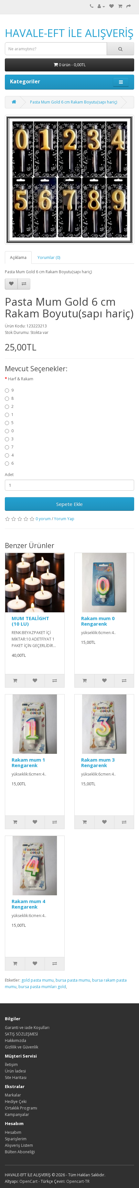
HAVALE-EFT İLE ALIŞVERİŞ (69, 33)
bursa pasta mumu (73, 980)
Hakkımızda (15, 1040)
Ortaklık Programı (21, 1108)
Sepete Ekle (69, 504)
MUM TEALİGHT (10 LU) (30, 621)
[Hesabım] (101, 6)
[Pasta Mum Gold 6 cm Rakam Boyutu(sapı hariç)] (69, 180)
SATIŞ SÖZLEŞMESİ (21, 1034)
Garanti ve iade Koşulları (27, 1027)
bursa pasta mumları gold (42, 986)
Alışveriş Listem (19, 1145)
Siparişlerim (16, 1139)
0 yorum (43, 518)
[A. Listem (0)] (111, 6)
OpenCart (28, 1181)
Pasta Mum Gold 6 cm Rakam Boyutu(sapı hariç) (73, 102)
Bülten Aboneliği (20, 1152)
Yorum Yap (64, 518)
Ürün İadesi (15, 1071)
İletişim (11, 1064)
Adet (9, 474)
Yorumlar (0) (48, 257)
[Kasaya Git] (128, 6)
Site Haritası (16, 1077)
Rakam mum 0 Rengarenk (98, 621)
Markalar (13, 1095)
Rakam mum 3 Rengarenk (98, 762)
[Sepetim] (120, 6)
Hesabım (13, 1132)
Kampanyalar (17, 1114)
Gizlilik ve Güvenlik (21, 1047)
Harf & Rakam (20, 379)
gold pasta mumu (37, 980)
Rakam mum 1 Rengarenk (28, 762)
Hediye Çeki (16, 1101)
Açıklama (18, 257)
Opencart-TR (78, 1181)
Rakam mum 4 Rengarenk (28, 904)
